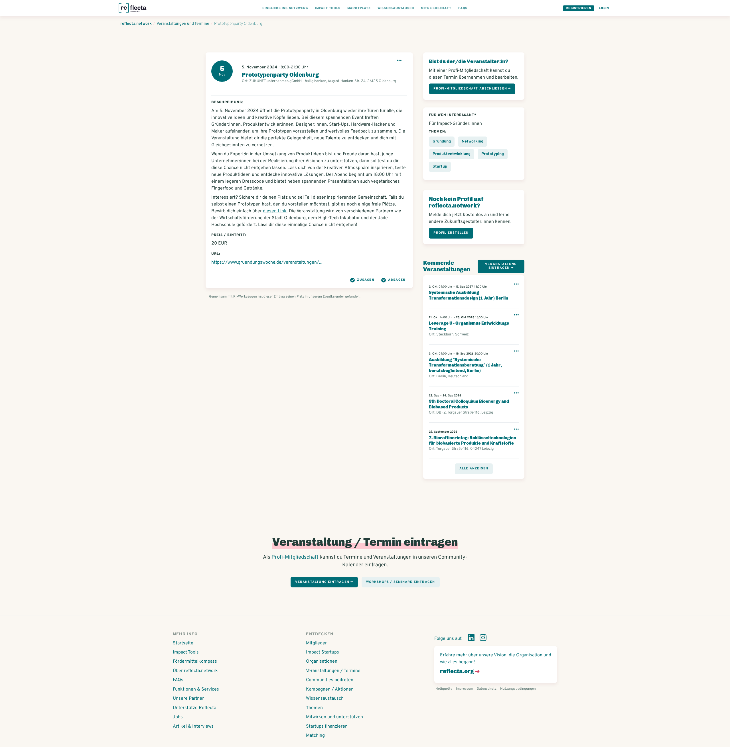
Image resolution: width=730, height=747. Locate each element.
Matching (315, 735)
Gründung (442, 141)
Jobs (178, 717)
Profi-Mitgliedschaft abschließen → (472, 89)
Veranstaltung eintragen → (501, 266)
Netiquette (443, 689)
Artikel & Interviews (193, 726)
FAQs (178, 680)
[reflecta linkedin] (471, 638)
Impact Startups (322, 652)
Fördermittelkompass (195, 661)
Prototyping (492, 154)
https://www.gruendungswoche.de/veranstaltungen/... (267, 262)
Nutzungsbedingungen (518, 689)
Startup (440, 166)
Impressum (464, 689)
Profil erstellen (451, 233)
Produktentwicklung (452, 154)
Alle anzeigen (473, 469)
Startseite (183, 643)
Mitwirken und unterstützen (334, 717)
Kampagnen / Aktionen (330, 689)
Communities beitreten (329, 680)
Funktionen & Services (196, 689)
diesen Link (275, 211)
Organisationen (321, 661)
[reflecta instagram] (483, 638)
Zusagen (365, 280)
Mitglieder (316, 643)
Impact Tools (186, 652)
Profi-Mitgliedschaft (295, 557)
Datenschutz (486, 689)
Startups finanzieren (327, 726)
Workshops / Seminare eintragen (400, 582)
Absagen (396, 280)
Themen (314, 708)
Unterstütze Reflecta (194, 708)
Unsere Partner (188, 698)
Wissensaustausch (325, 698)
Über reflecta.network (195, 671)
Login (604, 8)
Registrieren (578, 8)
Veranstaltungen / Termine (333, 671)
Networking (472, 141)
